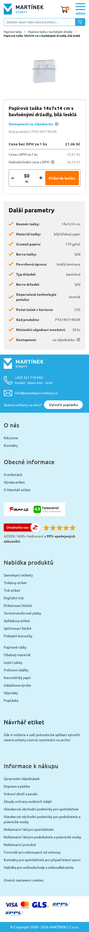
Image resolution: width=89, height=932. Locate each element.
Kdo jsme (11, 437)
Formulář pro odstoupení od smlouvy (32, 852)
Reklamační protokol (20, 844)
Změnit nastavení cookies (24, 880)
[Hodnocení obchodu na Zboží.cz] (22, 531)
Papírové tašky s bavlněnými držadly (50, 32)
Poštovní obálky (16, 670)
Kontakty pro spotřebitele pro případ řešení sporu (42, 859)
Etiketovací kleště (18, 605)
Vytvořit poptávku (63, 404)
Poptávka (11, 700)
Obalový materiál (17, 654)
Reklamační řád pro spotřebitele (29, 829)
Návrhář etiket (24, 722)
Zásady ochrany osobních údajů (28, 801)
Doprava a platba (17, 786)
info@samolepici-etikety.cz (36, 393)
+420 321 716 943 (34, 380)
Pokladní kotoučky (18, 636)
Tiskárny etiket (15, 582)
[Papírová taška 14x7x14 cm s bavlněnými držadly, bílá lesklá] (44, 69)
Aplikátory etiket (17, 620)
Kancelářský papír (17, 677)
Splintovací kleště (17, 628)
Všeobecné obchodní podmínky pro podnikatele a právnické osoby (42, 819)
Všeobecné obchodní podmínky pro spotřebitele (41, 809)
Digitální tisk (14, 598)
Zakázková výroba (17, 685)
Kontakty (11, 445)
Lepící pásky (13, 662)
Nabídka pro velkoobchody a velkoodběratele (39, 867)
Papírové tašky (13, 32)
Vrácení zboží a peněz (21, 794)
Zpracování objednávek (22, 778)
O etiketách (13, 474)
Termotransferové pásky (22, 613)
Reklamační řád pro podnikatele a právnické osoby (42, 837)
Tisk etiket (12, 590)
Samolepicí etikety (18, 575)
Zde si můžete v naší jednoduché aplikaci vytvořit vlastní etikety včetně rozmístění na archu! (42, 737)
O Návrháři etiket (17, 489)
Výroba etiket (14, 482)
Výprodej (11, 692)
